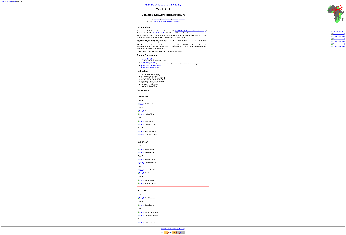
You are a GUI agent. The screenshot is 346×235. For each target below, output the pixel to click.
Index (154, 21)
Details (158, 21)
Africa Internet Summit (158, 32)
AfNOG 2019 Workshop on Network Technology (163, 5)
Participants (182, 19)
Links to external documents (149, 67)
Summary (163, 21)
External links (176, 21)
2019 (14, 1)
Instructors (175, 19)
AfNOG (3, 1)
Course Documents (166, 19)
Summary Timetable (147, 59)
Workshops (9, 1)
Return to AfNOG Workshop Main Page (173, 229)
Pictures (169, 21)
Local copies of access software (151, 65)
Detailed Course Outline (148, 62)
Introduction (157, 19)
